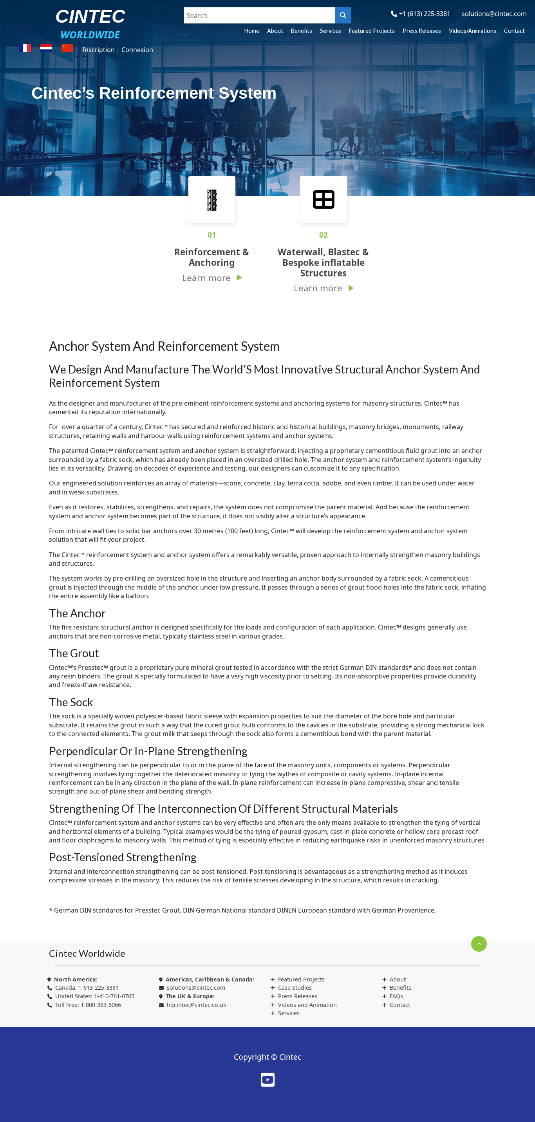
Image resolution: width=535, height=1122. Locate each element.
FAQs (396, 996)
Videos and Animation (307, 1004)
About (275, 30)
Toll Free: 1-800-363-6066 (88, 1004)
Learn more (206, 278)
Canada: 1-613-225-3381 (87, 987)
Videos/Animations (472, 30)
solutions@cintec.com (494, 13)
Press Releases (422, 30)
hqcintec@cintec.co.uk (196, 1004)
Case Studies (295, 987)
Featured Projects (372, 30)
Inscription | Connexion (118, 49)
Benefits (301, 30)
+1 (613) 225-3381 (424, 13)
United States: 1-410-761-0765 (94, 996)
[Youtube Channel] (268, 1080)
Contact (514, 30)
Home (251, 30)
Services (330, 30)
